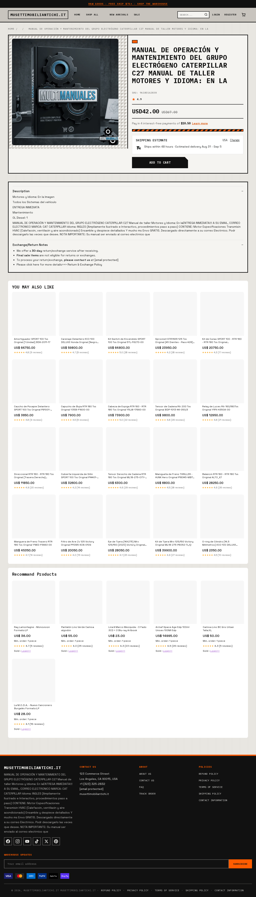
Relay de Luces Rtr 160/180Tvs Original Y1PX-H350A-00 (220, 408)
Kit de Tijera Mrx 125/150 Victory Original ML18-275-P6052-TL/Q (174, 543)
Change (235, 140)
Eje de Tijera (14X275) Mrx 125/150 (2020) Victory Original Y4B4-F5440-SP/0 (126, 543)
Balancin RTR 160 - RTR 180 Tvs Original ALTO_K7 (220, 476)
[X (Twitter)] (46, 841)
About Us (145, 773)
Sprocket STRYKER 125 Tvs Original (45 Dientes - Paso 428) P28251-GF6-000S (174, 340)
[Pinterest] (56, 841)
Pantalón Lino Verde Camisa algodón (77, 628)
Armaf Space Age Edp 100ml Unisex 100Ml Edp (172, 628)
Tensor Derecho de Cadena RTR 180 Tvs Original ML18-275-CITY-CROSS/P (127, 476)
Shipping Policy (210, 793)
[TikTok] (37, 841)
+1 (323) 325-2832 (92, 784)
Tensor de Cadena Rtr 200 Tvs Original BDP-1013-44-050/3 (173, 408)
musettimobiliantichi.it (38, 14)
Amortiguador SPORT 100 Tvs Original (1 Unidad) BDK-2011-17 (32, 340)
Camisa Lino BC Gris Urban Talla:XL (218, 628)
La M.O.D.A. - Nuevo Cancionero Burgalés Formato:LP (33, 707)
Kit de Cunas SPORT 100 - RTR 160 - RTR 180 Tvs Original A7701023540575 (222, 340)
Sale (137, 14)
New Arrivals (119, 14)
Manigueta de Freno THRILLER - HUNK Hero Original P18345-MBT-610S (174, 476)
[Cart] (243, 14)
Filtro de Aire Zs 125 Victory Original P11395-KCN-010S (77, 543)
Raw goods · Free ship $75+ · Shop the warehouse (128, 3)
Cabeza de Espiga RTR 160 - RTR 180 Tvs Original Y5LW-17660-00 (127, 408)
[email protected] (106, 260)
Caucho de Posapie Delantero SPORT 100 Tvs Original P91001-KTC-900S (32, 408)
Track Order (147, 793)
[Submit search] (206, 14)
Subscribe (240, 863)
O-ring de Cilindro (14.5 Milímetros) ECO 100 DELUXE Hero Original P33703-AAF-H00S (221, 543)
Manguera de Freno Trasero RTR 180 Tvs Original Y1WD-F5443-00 (33, 543)
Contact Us (146, 780)
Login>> (26, 651)
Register (230, 14)
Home (77, 14)
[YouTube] (27, 841)
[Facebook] (8, 841)
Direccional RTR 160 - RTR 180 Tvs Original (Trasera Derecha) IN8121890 (34, 476)
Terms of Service (211, 786)
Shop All (92, 14)
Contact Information (213, 800)
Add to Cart (160, 162)
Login (216, 14)
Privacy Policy (209, 780)
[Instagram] (18, 841)
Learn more (200, 123)
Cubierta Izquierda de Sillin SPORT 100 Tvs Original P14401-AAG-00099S (79, 476)
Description (21, 191)
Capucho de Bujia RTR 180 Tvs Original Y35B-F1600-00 (78, 408)
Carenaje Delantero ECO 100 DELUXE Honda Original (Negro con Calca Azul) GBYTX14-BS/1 (79, 340)
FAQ (141, 786)
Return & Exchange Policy (85, 264)
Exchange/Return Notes (30, 245)
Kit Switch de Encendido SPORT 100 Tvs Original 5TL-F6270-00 (126, 340)
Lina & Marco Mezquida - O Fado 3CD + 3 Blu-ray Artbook (127, 628)
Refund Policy (208, 773)
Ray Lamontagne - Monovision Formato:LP (32, 628)
